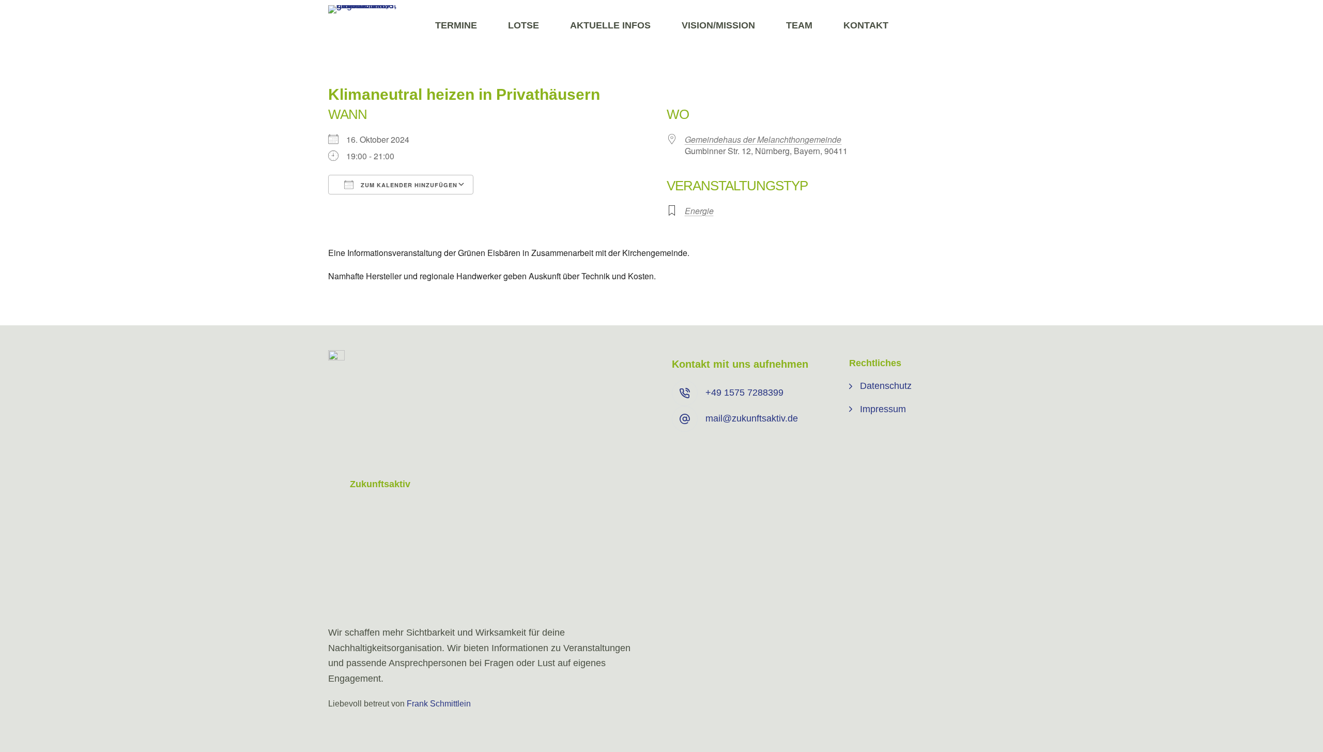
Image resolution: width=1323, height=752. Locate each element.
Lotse (523, 25)
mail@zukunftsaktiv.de (751, 418)
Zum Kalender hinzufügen (408, 185)
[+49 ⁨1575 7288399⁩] (685, 393)
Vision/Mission (718, 25)
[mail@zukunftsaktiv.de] (685, 419)
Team (799, 25)
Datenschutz (886, 386)
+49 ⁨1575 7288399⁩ (744, 392)
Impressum (883, 409)
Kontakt (865, 25)
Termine (456, 25)
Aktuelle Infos (610, 25)
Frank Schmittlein (439, 703)
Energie (699, 211)
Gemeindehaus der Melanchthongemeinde (763, 139)
